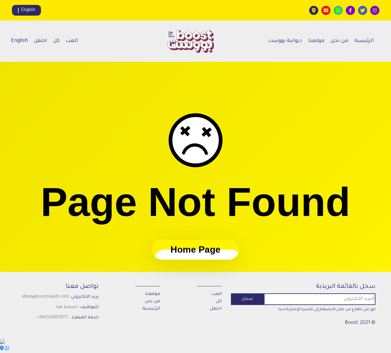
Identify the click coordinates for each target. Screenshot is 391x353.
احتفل (40, 41)
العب (72, 41)
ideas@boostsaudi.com (45, 297)
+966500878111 (52, 317)
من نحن (339, 41)
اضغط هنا (67, 307)
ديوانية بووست (285, 41)
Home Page (195, 249)
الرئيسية (364, 41)
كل (56, 41)
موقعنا (316, 41)
